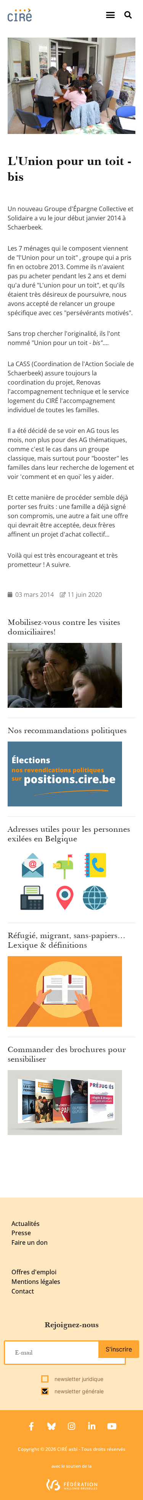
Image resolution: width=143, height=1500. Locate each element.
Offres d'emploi (33, 1272)
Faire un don (29, 1242)
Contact (22, 1291)
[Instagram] (71, 1426)
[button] (110, 15)
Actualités (25, 1223)
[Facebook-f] (31, 1426)
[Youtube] (112, 1426)
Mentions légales (35, 1281)
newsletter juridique (78, 1379)
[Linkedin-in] (92, 1426)
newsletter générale (78, 1391)
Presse (21, 1233)
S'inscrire (119, 1349)
